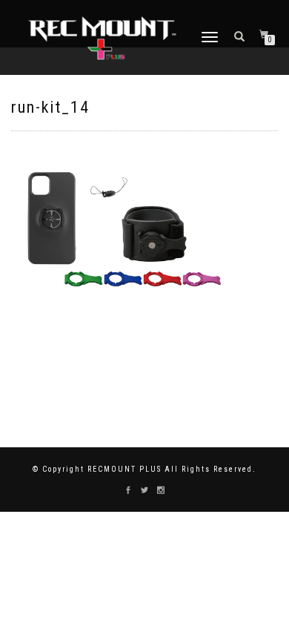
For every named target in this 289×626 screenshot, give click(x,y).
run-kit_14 (50, 107)
